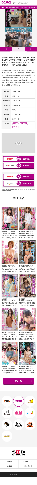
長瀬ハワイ (15, 96)
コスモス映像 (12, 7)
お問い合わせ (28, 466)
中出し (15, 124)
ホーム (5, 7)
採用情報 (9, 462)
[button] (6, 49)
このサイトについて (28, 462)
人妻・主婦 (23, 124)
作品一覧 (18, 381)
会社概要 (9, 466)
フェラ (15, 127)
